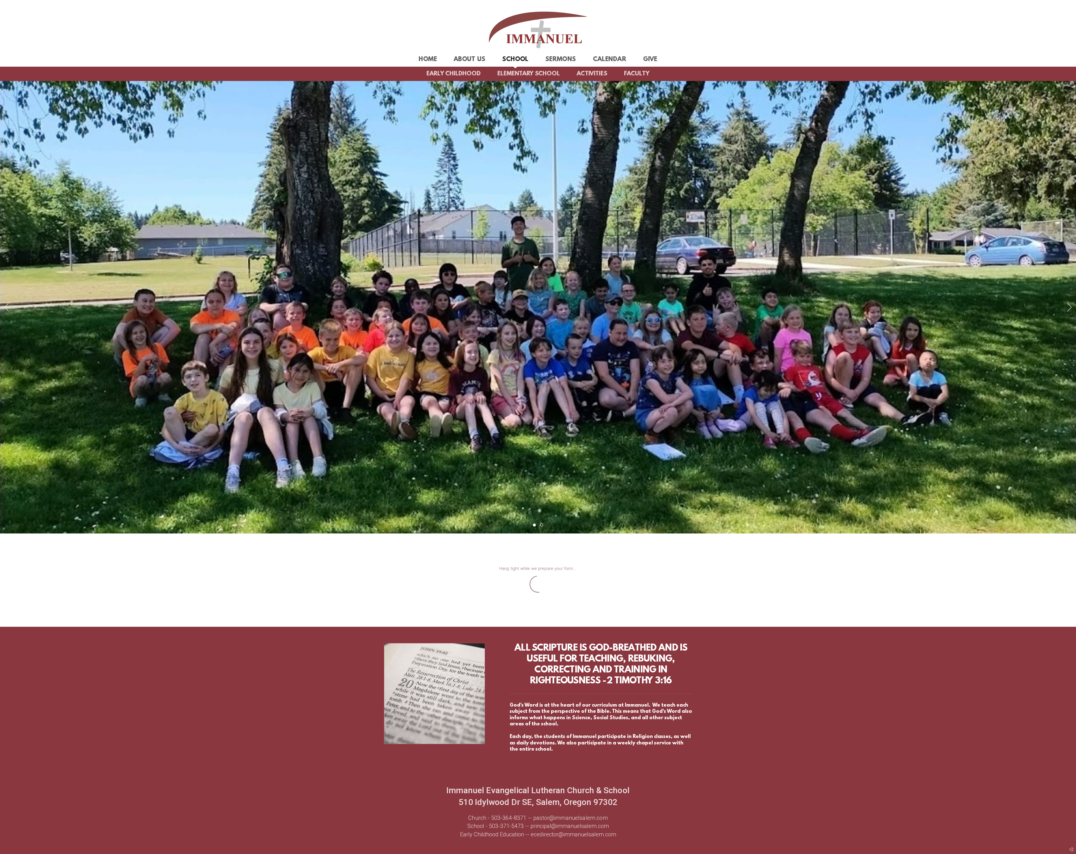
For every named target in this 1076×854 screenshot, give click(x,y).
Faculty (637, 74)
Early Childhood (453, 74)
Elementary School (528, 74)
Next (1069, 307)
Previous (6, 307)
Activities (592, 74)
